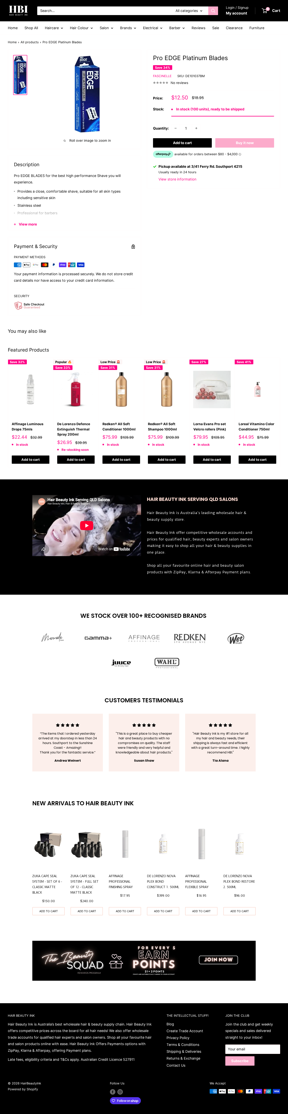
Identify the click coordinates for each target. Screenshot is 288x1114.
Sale (215, 28)
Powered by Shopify (23, 1089)
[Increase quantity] (196, 128)
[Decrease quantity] (175, 128)
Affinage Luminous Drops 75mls (27, 426)
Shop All (31, 28)
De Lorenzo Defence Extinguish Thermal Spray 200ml (73, 429)
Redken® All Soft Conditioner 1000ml (119, 426)
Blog (170, 1024)
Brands (126, 28)
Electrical (150, 28)
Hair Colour (79, 28)
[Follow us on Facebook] (112, 1092)
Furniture (256, 28)
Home (13, 28)
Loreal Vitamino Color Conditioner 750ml (256, 426)
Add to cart (182, 143)
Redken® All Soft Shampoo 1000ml (162, 426)
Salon (104, 28)
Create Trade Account (185, 1031)
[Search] (213, 10)
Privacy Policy (178, 1038)
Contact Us (176, 1065)
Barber (174, 28)
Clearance (234, 28)
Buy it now (245, 143)
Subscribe (240, 1061)
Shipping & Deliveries (184, 1051)
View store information (177, 179)
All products (30, 42)
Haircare (52, 28)
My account (236, 13)
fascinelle (162, 76)
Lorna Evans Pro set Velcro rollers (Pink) (209, 426)
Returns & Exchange (183, 1058)
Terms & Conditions (183, 1045)
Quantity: (161, 128)
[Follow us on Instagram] (120, 1092)
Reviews (198, 28)
